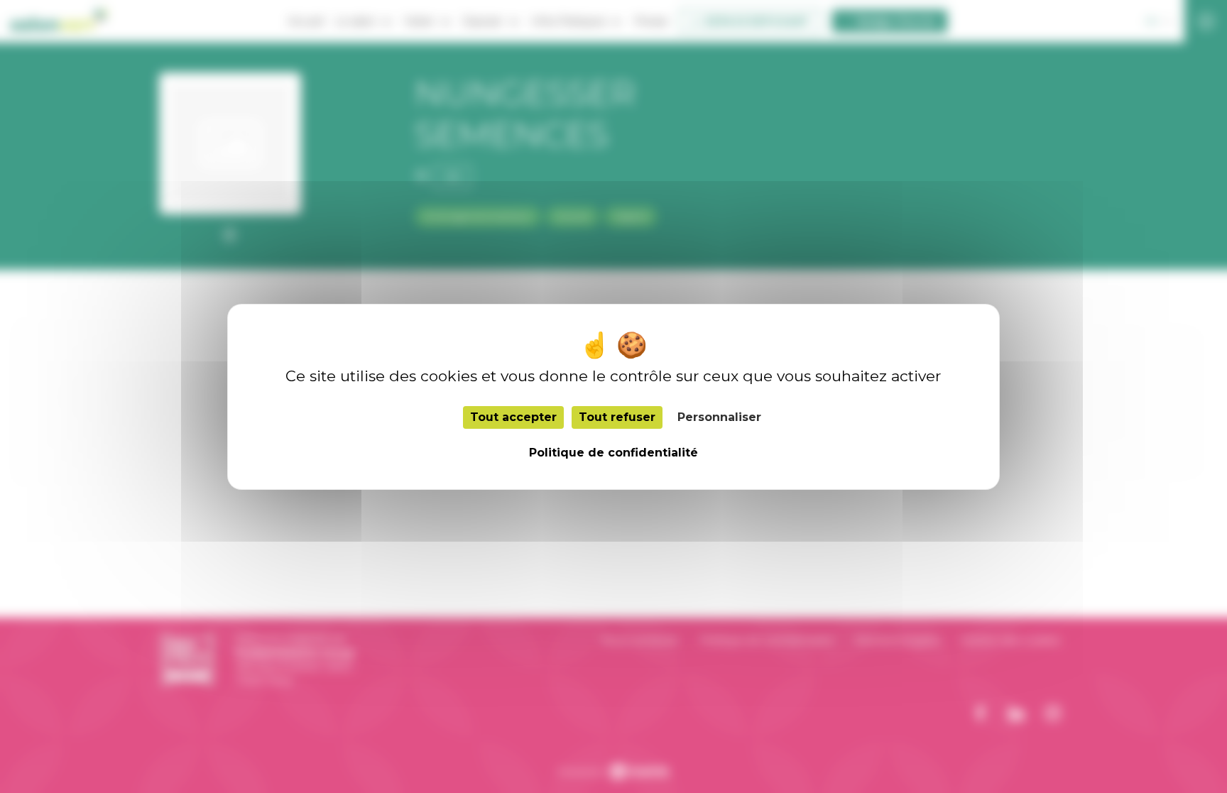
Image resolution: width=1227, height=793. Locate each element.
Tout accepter (513, 417)
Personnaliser (719, 417)
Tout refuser (617, 417)
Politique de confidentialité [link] (613, 452)
